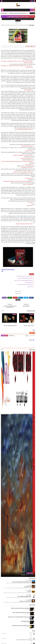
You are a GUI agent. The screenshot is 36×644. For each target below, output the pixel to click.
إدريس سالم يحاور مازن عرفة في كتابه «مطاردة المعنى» (25, 284)
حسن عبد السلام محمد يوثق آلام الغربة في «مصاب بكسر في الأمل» (23, 280)
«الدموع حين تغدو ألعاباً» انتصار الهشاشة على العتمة (17, 13)
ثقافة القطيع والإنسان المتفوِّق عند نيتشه (24, 596)
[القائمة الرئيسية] (2, 10)
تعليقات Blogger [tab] (32, 333)
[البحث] (1, 1)
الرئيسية (32, 10)
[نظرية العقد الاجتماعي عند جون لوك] (33, 601)
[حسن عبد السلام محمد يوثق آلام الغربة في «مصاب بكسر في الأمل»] (32, 618)
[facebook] (32, 1)
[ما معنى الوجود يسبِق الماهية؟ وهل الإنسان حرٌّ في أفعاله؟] (33, 581)
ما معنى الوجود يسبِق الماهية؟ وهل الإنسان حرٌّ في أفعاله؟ (21, 582)
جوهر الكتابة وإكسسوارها (29, 282)
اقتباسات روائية (20, 18)
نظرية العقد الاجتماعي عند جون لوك (25, 601)
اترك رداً (30, 635)
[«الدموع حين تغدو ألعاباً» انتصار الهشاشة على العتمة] (32, 613)
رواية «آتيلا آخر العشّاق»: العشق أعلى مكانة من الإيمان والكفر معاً (22, 575)
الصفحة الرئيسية (25, 18)
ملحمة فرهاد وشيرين (27, 586)
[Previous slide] (3, 349)
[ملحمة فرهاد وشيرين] (33, 586)
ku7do (31, 643)
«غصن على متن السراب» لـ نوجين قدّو (29, 325)
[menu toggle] (34, 1)
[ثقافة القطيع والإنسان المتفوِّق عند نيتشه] (33, 596)
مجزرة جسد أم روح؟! (30, 286)
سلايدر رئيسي (15, 18)
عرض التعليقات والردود (4, 335)
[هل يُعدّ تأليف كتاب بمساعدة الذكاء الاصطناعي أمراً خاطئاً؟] (32, 609)
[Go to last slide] (3, 310)
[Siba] (18, 5)
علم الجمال (29, 591)
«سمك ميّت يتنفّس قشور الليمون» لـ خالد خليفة (10, 325)
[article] (10, 305)
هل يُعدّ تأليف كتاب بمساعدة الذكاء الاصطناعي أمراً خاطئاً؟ (25, 276)
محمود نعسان (30, 638)
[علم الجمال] (33, 591)
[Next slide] (1, 310)
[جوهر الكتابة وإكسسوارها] (32, 622)
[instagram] (31, 1)
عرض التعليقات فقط (11, 335)
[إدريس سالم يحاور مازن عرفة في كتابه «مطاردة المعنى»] (32, 626)
